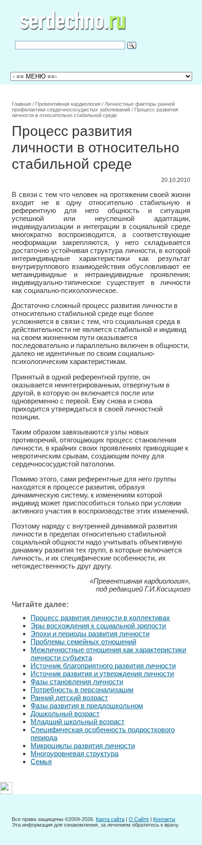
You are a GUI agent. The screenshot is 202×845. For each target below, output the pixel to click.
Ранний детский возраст (69, 698)
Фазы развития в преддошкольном (87, 706)
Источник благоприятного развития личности (103, 666)
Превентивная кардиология (68, 104)
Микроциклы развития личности (83, 746)
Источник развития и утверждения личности (102, 674)
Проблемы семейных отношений (83, 642)
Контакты (164, 819)
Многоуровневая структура (74, 754)
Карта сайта (110, 819)
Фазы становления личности (77, 682)
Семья (41, 762)
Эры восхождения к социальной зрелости (98, 626)
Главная (21, 104)
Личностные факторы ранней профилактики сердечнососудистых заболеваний (93, 106)
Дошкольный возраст (65, 714)
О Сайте (139, 819)
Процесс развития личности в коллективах (100, 618)
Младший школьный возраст (77, 722)
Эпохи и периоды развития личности (90, 634)
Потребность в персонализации (82, 690)
